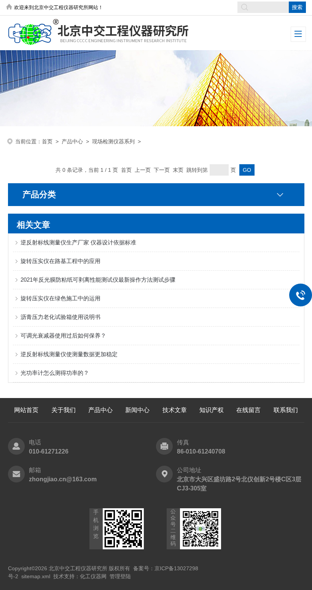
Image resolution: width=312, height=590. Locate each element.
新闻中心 (137, 410)
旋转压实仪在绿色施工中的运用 (60, 298)
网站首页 (26, 410)
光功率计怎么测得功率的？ (55, 373)
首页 (47, 141)
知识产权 (211, 410)
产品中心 (72, 141)
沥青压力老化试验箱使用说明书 (60, 317)
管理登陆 (120, 576)
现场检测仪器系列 (113, 141)
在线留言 (248, 410)
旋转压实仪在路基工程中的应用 (60, 261)
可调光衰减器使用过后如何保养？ (63, 335)
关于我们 (63, 410)
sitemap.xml (35, 576)
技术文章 (174, 410)
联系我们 (286, 410)
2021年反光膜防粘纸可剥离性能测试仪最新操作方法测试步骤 (98, 279)
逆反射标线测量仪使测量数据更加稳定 (69, 354)
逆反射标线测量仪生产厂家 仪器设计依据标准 (78, 242)
